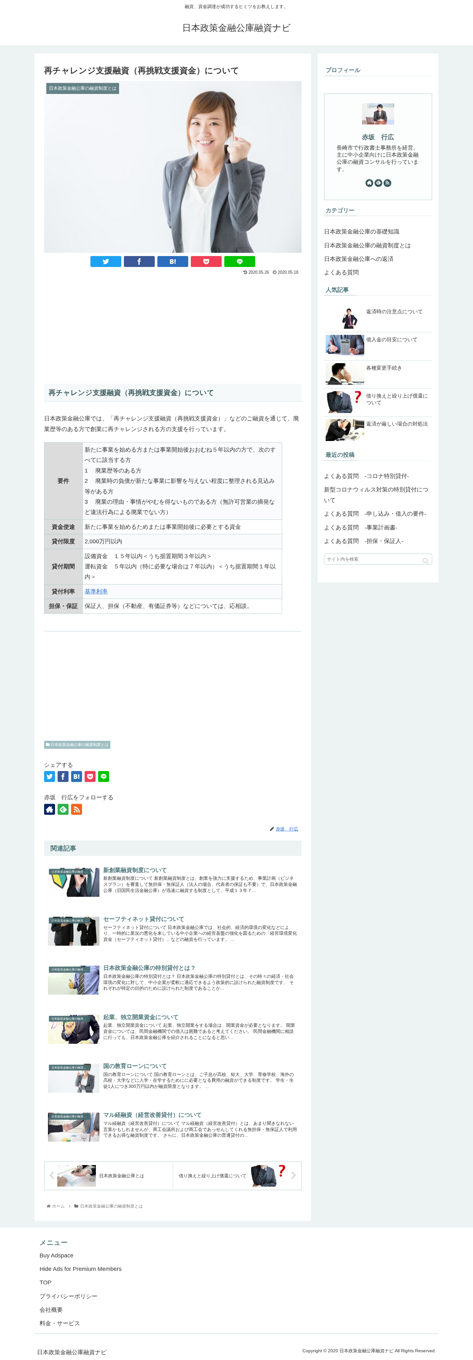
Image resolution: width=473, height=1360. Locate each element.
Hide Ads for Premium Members (81, 1269)
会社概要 (51, 1310)
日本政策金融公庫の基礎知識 (361, 231)
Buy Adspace (56, 1255)
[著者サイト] (49, 809)
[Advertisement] (172, 325)
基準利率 (96, 591)
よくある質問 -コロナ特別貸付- (366, 476)
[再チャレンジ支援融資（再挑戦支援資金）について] (172, 261)
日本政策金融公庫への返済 (359, 259)
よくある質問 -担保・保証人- (363, 541)
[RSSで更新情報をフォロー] (76, 809)
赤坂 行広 (378, 137)
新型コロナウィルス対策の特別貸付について (376, 494)
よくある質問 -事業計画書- (360, 527)
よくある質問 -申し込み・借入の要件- (375, 513)
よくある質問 (341, 272)
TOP (45, 1282)
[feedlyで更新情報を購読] (63, 809)
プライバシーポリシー (68, 1296)
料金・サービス (60, 1323)
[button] (425, 560)
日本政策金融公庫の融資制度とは (79, 744)
